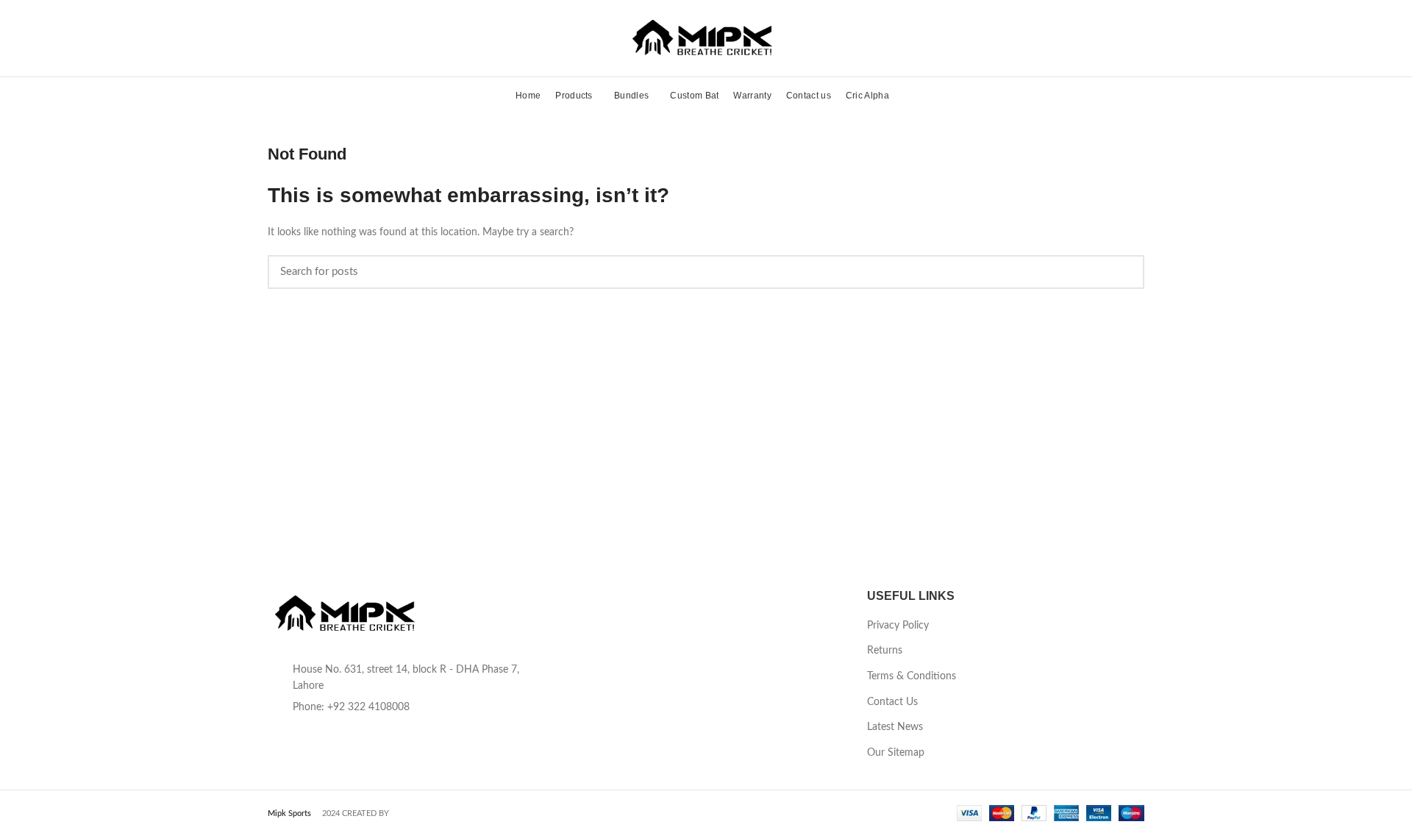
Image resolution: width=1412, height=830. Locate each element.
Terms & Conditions (911, 676)
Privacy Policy (898, 625)
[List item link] (406, 707)
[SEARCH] (1124, 272)
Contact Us (892, 702)
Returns (884, 650)
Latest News (895, 727)
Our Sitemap (895, 753)
